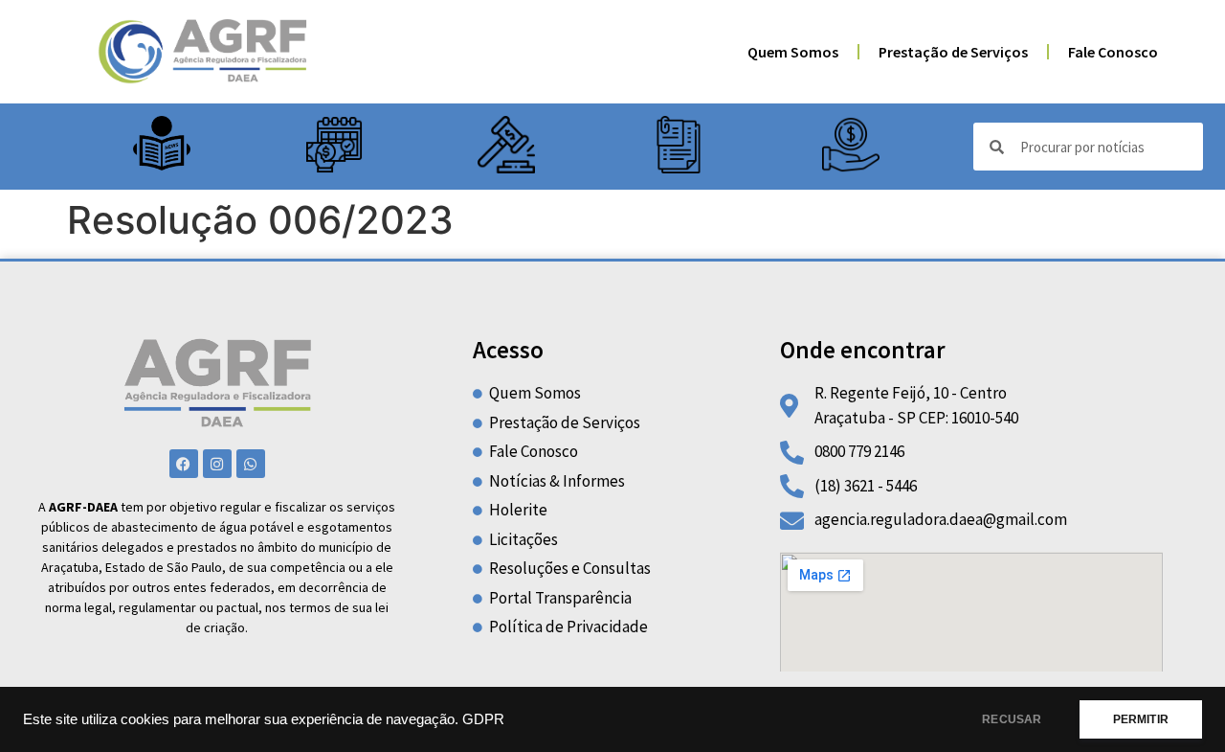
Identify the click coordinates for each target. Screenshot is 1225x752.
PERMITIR (1141, 719)
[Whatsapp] (250, 463)
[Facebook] (183, 463)
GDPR (483, 719)
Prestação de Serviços (953, 51)
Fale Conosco (1113, 51)
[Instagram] (217, 463)
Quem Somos (792, 51)
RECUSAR (1011, 719)
